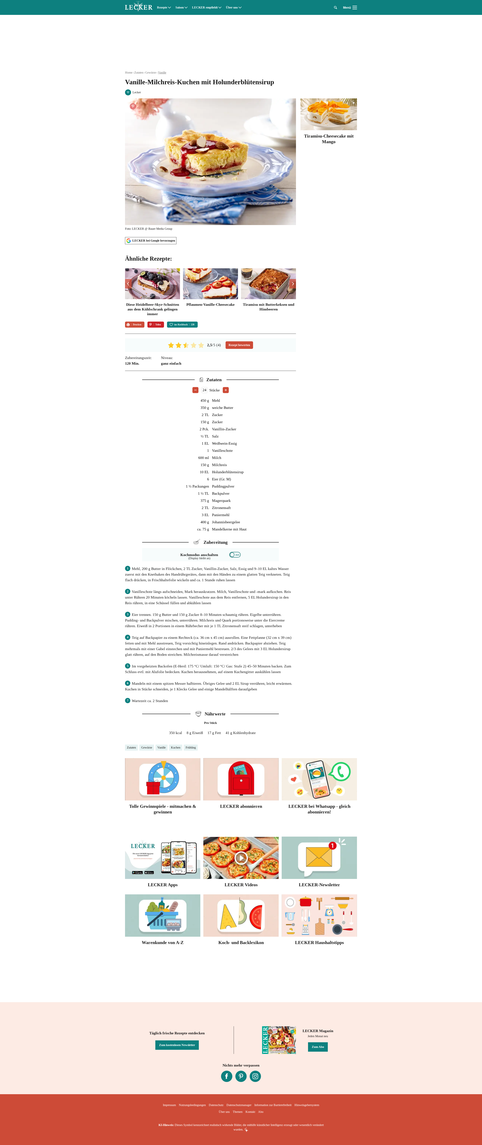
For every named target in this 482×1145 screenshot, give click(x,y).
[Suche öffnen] (336, 8)
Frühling (191, 747)
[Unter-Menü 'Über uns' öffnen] (240, 7)
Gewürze (150, 72)
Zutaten (138, 72)
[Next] (292, 283)
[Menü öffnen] (354, 7)
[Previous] (128, 283)
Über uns (232, 7)
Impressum (169, 1105)
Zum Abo (318, 1046)
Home (128, 72)
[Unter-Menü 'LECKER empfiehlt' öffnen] (219, 7)
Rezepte (162, 7)
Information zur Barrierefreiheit (272, 1105)
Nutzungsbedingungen (192, 1105)
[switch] (235, 555)
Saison (179, 7)
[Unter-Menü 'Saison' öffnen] (186, 7)
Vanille (162, 72)
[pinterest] (241, 1076)
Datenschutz (216, 1105)
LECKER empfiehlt (205, 7)
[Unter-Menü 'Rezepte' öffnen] (169, 7)
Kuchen (175, 747)
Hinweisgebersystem (306, 1105)
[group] (210, 292)
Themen (238, 1111)
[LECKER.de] (139, 7)
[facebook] (226, 1076)
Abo (260, 1111)
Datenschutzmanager (239, 1105)
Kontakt (250, 1111)
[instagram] (255, 1076)
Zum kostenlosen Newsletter (177, 1045)
